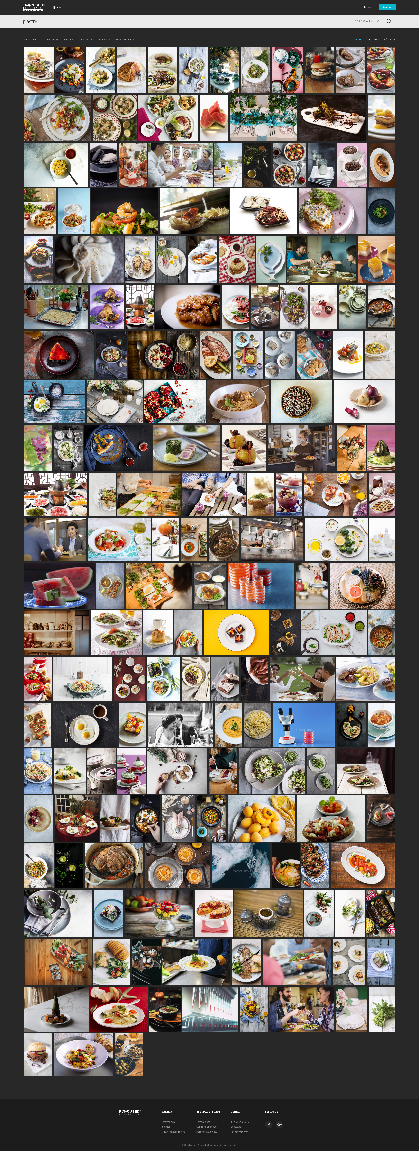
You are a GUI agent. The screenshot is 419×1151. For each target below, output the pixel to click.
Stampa (166, 1126)
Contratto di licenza (206, 1126)
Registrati (388, 7)
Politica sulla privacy (206, 1131)
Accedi (367, 7)
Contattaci (236, 1126)
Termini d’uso (203, 1122)
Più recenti (390, 40)
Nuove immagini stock (173, 1131)
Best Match (375, 40)
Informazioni (168, 1122)
